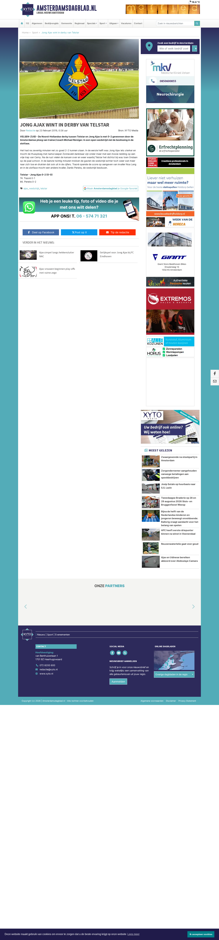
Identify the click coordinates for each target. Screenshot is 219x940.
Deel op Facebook (43, 232)
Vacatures (126, 23)
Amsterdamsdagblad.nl (67, 8)
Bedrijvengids (52, 23)
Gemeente (66, 23)
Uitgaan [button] (113, 23)
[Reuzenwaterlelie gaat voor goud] (151, 548)
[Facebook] (113, 652)
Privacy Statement (187, 701)
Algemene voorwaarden (152, 701)
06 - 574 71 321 (91, 216)
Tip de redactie (120, 232)
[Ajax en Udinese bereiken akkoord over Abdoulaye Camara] (151, 562)
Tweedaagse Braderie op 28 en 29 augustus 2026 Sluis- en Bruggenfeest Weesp (178, 501)
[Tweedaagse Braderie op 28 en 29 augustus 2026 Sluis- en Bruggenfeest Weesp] (151, 502)
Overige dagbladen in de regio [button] (171, 674)
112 (27, 23)
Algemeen (37, 23)
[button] (22, 607)
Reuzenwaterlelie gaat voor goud (179, 543)
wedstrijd (34, 188)
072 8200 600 (47, 665)
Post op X (81, 232)
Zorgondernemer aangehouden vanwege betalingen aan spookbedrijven (179, 474)
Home (25, 32)
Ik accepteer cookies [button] (201, 934)
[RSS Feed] (125, 652)
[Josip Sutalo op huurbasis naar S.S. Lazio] (151, 488)
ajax (26, 188)
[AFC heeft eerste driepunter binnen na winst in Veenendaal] (151, 535)
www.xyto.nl (46, 673)
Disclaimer (171, 701)
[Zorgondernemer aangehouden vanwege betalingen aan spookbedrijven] (151, 475)
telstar (43, 188)
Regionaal (79, 23)
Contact (138, 23)
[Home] (22, 23)
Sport (35, 32)
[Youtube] (119, 652)
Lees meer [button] (133, 934)
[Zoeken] (197, 23)
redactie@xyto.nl (49, 669)
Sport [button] (102, 23)
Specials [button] (91, 23)
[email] (215, 381)
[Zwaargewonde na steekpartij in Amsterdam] (151, 461)
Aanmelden (118, 681)
